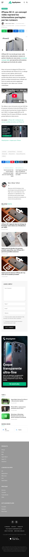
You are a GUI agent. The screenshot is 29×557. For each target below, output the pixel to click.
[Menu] (2, 2)
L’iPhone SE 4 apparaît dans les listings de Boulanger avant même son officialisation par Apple (13, 225)
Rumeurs (3, 509)
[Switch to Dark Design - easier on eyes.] (24, 2)
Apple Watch (4, 456)
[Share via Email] (10, 31)
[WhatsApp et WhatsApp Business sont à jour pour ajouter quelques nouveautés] (5, 416)
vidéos (3, 156)
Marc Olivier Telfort (10, 23)
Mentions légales (19, 530)
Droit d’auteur (9, 530)
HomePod (3, 461)
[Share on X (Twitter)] (21, 31)
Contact (13, 526)
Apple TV (3, 459)
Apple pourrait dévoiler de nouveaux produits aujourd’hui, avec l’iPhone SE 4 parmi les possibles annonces (12, 250)
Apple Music (4, 480)
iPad (2, 452)
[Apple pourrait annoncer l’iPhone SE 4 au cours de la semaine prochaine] (14, 263)
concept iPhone (11, 151)
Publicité (20, 526)
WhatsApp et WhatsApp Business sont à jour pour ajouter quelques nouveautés (18, 416)
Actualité (3, 506)
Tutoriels (3, 492)
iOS (2, 471)
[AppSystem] (14, 2)
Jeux (2, 478)
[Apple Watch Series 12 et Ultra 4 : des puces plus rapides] (5, 401)
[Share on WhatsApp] (4, 31)
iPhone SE (4, 153)
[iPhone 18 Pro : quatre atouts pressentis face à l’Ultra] (5, 409)
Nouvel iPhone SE (21, 153)
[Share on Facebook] (16, 31)
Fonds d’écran (4, 494)
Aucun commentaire (21, 25)
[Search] (27, 2)
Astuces (3, 490)
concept (4, 151)
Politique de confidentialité (14, 528)
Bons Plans (4, 511)
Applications (4, 473)
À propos (7, 526)
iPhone (3, 449)
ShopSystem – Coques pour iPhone (11, 140)
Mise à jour (4, 475)
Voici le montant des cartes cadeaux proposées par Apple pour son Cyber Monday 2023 (7, 173)
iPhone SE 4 (12, 153)
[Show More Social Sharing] (26, 31)
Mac (2, 454)
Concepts (4, 8)
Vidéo (2, 497)
